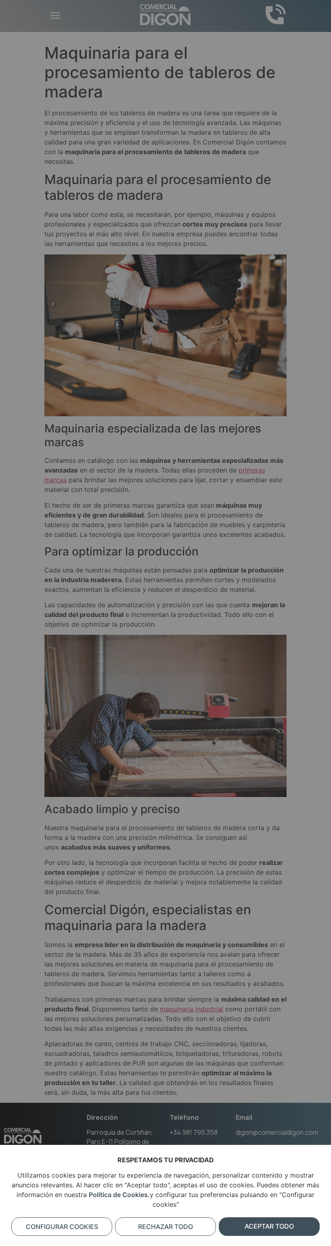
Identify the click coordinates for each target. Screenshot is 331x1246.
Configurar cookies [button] (62, 1227)
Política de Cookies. (119, 1195)
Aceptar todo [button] (269, 1226)
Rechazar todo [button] (165, 1227)
